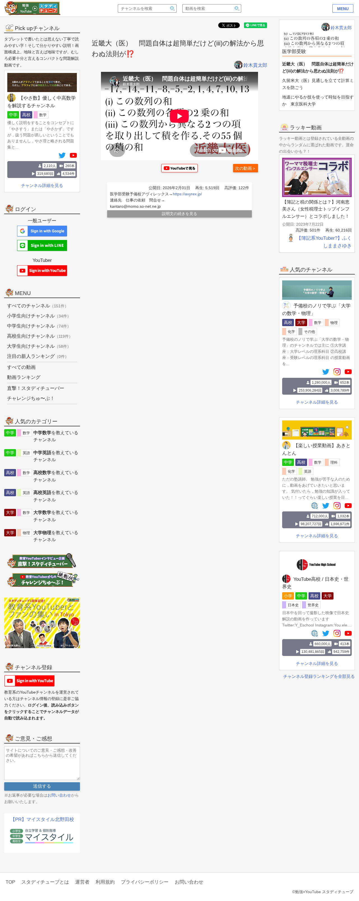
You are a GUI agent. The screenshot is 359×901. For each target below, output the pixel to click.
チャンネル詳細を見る (317, 402)
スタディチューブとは (45, 882)
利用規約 (105, 882)
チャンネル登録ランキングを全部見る (319, 676)
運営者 (82, 882)
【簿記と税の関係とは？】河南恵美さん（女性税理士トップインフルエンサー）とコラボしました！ (315, 209)
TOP (10, 882)
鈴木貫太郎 (255, 65)
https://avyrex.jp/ (187, 194)
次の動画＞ (245, 168)
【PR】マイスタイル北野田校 (42, 819)
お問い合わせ (59, 795)
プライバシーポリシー (145, 882)
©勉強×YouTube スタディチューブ (322, 891)
